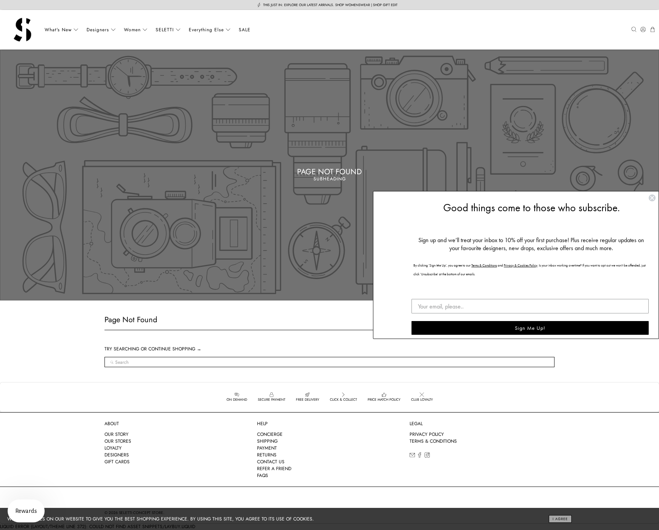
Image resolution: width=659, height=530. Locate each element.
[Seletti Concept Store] (22, 29)
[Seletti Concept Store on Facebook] (419, 456)
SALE (245, 29)
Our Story (116, 434)
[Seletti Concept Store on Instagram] (427, 456)
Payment (267, 448)
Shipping (267, 441)
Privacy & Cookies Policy (520, 265)
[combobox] (329, 362)
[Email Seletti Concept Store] (412, 456)
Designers (98, 29)
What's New (58, 29)
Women (132, 29)
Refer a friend (274, 468)
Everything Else (206, 29)
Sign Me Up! (530, 327)
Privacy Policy (427, 434)
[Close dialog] (652, 198)
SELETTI (165, 29)
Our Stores (117, 441)
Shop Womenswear (352, 4)
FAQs (262, 475)
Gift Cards (117, 461)
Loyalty (113, 448)
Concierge (270, 434)
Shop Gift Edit (385, 4)
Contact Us (270, 461)
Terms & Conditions (433, 441)
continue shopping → (174, 348)
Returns (266, 454)
